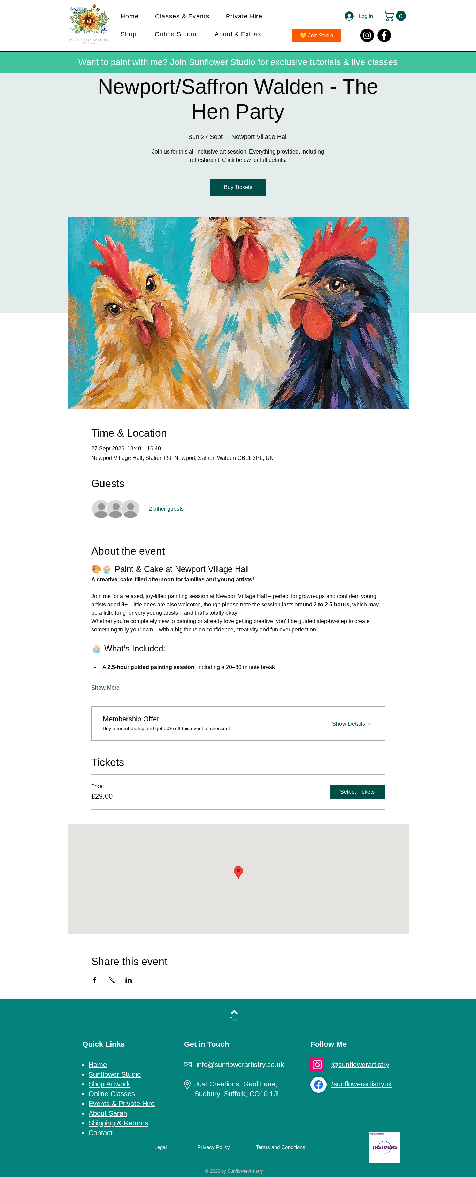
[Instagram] (367, 35)
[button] (186, 16)
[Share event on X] (111, 980)
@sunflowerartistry (360, 1064)
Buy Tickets (238, 187)
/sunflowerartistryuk (361, 1084)
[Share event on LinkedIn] (128, 980)
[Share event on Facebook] (94, 980)
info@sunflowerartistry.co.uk (240, 1064)
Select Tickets (357, 792)
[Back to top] (234, 1012)
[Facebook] (384, 35)
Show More (105, 688)
